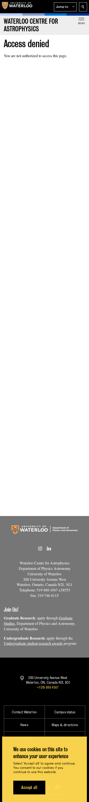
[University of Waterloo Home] (17, 6)
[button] (65, 7)
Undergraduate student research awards (33, 643)
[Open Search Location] (83, 6)
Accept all (29, 787)
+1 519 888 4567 (48, 687)
